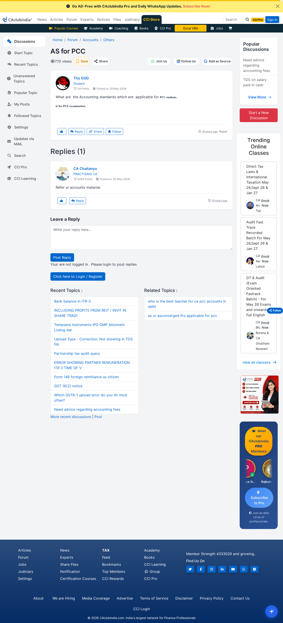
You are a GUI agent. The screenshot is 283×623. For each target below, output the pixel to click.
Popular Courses (66, 28)
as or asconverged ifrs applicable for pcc (182, 315)
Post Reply (62, 257)
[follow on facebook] (201, 569)
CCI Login (141, 609)
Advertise (125, 598)
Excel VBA (190, 28)
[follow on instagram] (212, 569)
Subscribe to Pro (259, 500)
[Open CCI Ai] (271, 611)
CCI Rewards (113, 578)
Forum (23, 557)
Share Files (69, 564)
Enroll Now (265, 203)
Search (20, 155)
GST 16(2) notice (68, 386)
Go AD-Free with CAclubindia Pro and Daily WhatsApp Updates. (141, 6)
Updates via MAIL (24, 141)
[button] (246, 19)
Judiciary (25, 571)
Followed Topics (27, 115)
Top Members (113, 571)
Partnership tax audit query (77, 353)
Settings (21, 127)
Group (154, 571)
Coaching (121, 28)
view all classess (257, 362)
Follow (116, 131)
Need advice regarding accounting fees (87, 409)
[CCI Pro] (259, 394)
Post (98, 416)
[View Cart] (231, 28)
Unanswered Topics (24, 78)
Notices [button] (103, 19)
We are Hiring (63, 598)
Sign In (272, 19)
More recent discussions (70, 416)
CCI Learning (25, 178)
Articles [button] (56, 19)
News (64, 550)
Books (144, 28)
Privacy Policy (212, 598)
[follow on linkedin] (222, 569)
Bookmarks (111, 564)
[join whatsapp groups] (244, 569)
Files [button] (117, 19)
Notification (70, 571)
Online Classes (258, 146)
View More (257, 97)
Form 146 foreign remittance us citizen (86, 377)
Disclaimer (184, 598)
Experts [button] (87, 19)
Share (97, 131)
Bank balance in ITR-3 (72, 301)
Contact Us (240, 598)
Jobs (219, 28)
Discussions (24, 41)
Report (223, 131)
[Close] (277, 6)
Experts (66, 557)
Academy (96, 28)
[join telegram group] (254, 569)
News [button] (42, 19)
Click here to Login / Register (77, 276)
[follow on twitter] (190, 569)
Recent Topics (26, 64)
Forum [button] (72, 19)
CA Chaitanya (85, 168)
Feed (106, 557)
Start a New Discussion (259, 115)
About (38, 598)
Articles (24, 550)
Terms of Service (154, 598)
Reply (78, 131)
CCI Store (151, 19)
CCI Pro (165, 28)
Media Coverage (96, 598)
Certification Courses (78, 578)
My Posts (22, 104)
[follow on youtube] (233, 569)
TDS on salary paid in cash (255, 82)
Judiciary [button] (132, 19)
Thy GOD (81, 78)
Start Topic (23, 53)
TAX (105, 550)
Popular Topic (25, 92)
